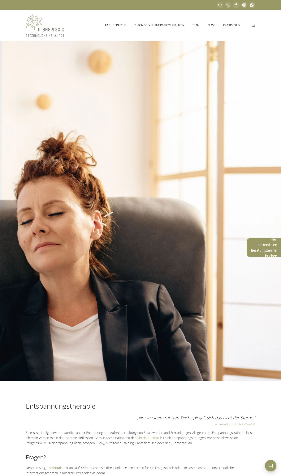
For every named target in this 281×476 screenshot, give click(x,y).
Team (196, 25)
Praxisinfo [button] (231, 25)
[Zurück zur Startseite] (45, 25)
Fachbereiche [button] (116, 25)
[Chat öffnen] (270, 465)
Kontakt (57, 468)
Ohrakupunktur (148, 438)
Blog (211, 25)
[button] (253, 25)
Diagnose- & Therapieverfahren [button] (159, 25)
